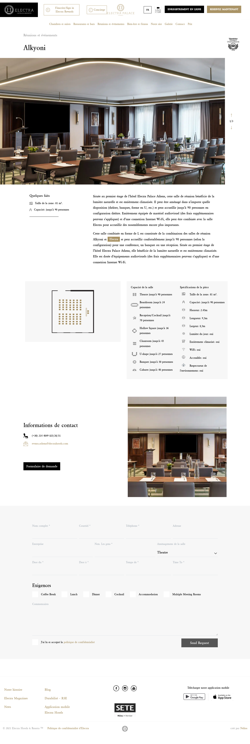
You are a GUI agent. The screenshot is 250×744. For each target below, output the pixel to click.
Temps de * (132, 562)
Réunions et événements (111, 24)
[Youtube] (134, 688)
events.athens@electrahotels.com (50, 443)
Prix (190, 24)
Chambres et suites (59, 24)
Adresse (177, 525)
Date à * (84, 562)
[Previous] (231, 115)
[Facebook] (116, 688)
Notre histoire (13, 689)
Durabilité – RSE (56, 698)
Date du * (38, 562)
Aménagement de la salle (171, 544)
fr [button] (147, 9)
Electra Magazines (16, 698)
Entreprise (37, 544)
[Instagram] (125, 688)
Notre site (156, 24)
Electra (113, 239)
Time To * (178, 562)
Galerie (169, 24)
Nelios (243, 728)
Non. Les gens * (104, 544)
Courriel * (85, 525)
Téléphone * (132, 525)
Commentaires (40, 604)
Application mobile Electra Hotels (57, 709)
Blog (48, 689)
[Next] (231, 127)
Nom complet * (41, 525)
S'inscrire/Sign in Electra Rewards (64, 9)
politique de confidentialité (79, 642)
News (7, 707)
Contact (180, 24)
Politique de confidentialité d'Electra (68, 728)
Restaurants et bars (84, 24)
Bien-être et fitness (137, 24)
